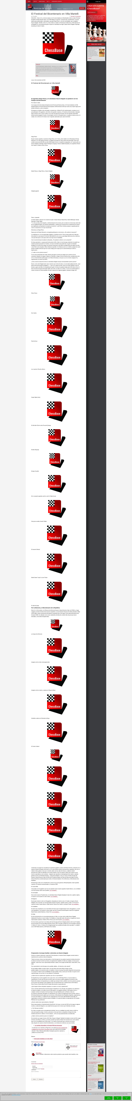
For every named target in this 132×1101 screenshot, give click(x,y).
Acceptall (126, 1098)
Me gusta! (73, 16)
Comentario (33, 1069)
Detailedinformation (108, 1098)
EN (69, 8)
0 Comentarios (78, 16)
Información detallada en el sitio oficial (43, 1038)
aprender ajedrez (57, 1)
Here (90, 1093)
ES (70, 8)
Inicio (35, 1)
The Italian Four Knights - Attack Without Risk (95, 1079)
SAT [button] (48, 1)
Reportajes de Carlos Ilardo (39, 1041)
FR (72, 8)
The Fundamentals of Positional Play (94, 1063)
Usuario (33, 1066)
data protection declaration (16, 1094)
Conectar (97, 1)
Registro (42, 1068)
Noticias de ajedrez (43, 8)
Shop (29, 1)
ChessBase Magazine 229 (94, 47)
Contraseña (34, 1067)
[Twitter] (38, 1044)
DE (67, 8)
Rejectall (118, 1098)
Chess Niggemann (73, 1046)
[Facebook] (35, 1044)
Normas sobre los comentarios (37, 1063)
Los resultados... (53, 890)
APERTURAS (42, 1)
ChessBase (38, 1053)
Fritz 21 (38, 64)
